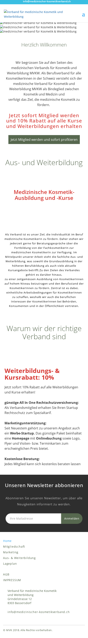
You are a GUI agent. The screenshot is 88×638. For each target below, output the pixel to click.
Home (7, 541)
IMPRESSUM (12, 580)
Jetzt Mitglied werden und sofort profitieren (44, 139)
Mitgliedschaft (14, 546)
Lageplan (10, 563)
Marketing (10, 552)
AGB (6, 574)
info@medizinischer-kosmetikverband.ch (39, 612)
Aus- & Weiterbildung (19, 558)
